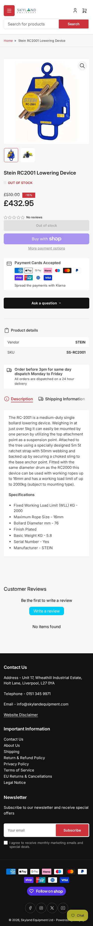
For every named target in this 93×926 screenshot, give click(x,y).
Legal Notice (15, 782)
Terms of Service (19, 770)
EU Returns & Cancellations (28, 776)
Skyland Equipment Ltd (37, 920)
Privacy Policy (16, 764)
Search (74, 24)
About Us (12, 745)
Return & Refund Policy (24, 757)
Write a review (46, 611)
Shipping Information (65, 398)
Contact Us (13, 739)
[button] (14, 217)
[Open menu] (9, 10)
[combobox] (46, 24)
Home (8, 41)
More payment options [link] (46, 248)
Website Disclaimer (21, 714)
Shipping (11, 751)
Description (22, 398)
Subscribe (72, 830)
